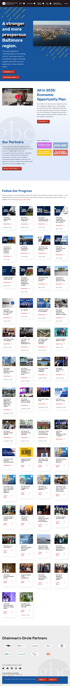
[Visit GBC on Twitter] (3, 668)
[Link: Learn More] (8, 645)
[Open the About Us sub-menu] (24, 3)
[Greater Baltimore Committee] (10, 3)
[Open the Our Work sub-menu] (50, 3)
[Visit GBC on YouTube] (20, 668)
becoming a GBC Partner (23, 199)
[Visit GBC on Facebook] (7, 668)
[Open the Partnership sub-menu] (34, 3)
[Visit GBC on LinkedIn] (12, 668)
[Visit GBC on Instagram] (16, 668)
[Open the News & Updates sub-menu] (43, 3)
